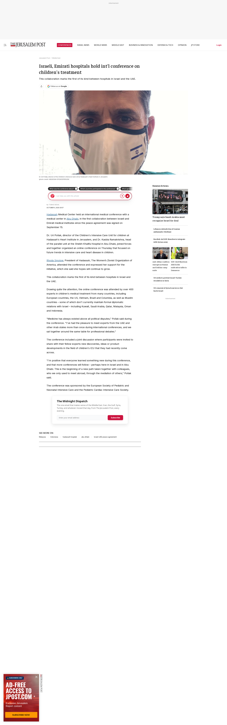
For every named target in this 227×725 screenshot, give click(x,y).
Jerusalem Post (44, 58)
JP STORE (195, 45)
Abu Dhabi (72, 218)
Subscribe (115, 417)
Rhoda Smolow (55, 260)
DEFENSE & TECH (165, 45)
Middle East (56, 58)
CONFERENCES (64, 45)
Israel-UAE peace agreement (105, 437)
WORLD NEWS (100, 45)
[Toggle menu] (5, 45)
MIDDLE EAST (118, 45)
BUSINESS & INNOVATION (141, 45)
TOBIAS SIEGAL (54, 205)
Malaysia (42, 437)
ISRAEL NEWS (83, 45)
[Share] (41, 86)
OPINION (182, 45)
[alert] (21, 697)
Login (219, 45)
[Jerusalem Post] (26, 45)
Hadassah (52, 214)
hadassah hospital (70, 437)
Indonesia (54, 437)
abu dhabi (85, 437)
